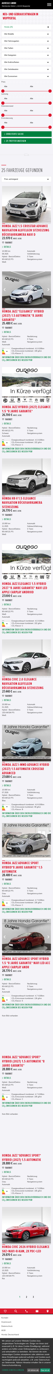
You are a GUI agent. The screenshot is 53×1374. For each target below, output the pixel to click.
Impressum (6, 1322)
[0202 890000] (26, 1311)
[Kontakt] (37, 1311)
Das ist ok (45, 1370)
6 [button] (19, 223)
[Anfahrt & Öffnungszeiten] (47, 1311)
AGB (3, 1330)
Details (7, 247)
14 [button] (46, 223)
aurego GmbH (9, 3)
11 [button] (36, 223)
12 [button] (39, 223)
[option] (26, 204)
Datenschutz (7, 1326)
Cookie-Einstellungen (13, 1370)
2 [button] (6, 223)
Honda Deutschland (10, 1334)
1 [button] (3, 223)
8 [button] (26, 223)
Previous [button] (4, 204)
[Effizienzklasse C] (6, 349)
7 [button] (23, 223)
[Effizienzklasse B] (6, 805)
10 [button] (33, 223)
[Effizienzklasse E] (6, 996)
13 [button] (42, 223)
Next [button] (48, 204)
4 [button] (13, 223)
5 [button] (16, 223)
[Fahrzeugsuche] (16, 1311)
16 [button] (49, 860)
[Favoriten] (5, 1311)
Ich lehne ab (33, 1370)
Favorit (8, 242)
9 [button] (29, 223)
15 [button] (49, 223)
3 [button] (10, 223)
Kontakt (4, 1318)
